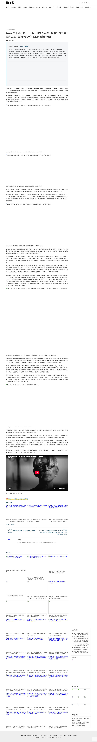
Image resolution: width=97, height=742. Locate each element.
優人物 (72, 7)
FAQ (33, 735)
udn (7, 29)
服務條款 (45, 735)
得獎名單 (13, 7)
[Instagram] (82, 3)
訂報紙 (65, 735)
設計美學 (58, 7)
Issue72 (8, 524)
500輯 (9, 29)
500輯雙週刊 (79, 7)
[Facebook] (79, 3)
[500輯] (10, 2)
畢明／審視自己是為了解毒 (78, 726)
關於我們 (70, 735)
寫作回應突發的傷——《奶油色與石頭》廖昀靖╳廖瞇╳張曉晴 (80, 723)
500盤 (19, 7)
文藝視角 (44, 7)
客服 (36, 735)
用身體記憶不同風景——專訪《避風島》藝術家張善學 (80, 719)
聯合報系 (60, 735)
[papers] (84, 3)
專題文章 (65, 7)
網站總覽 (29, 735)
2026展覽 (88, 7)
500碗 (38, 7)
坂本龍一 (13, 524)
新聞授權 (40, 735)
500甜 (25, 7)
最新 (7, 7)
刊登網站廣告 (23, 735)
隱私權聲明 (55, 735)
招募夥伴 (75, 735)
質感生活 (51, 7)
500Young (32, 7)
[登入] (86, 2)
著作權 (50, 735)
